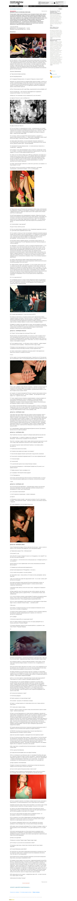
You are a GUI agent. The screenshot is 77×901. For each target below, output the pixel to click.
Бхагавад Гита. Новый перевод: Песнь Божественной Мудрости (55, 12)
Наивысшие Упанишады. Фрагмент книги (55, 40)
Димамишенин (13, 11)
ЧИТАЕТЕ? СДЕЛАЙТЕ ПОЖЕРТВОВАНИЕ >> (20, 887)
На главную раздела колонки (26, 892)
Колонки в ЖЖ (54, 74)
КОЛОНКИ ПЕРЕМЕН (16, 9)
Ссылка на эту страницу (14, 892)
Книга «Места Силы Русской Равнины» (54, 28)
